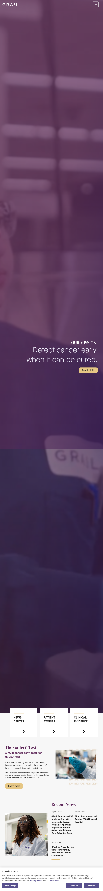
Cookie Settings (10, 886)
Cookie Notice (54, 881)
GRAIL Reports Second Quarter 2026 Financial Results (86, 819)
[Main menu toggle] (96, 4)
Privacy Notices (36, 881)
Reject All (91, 886)
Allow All (74, 886)
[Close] (99, 871)
